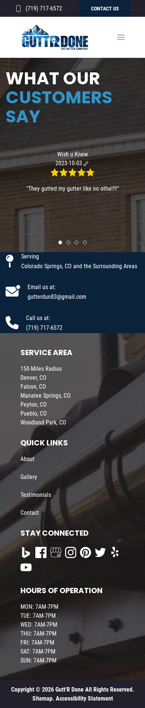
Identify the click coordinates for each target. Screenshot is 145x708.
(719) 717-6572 (44, 8)
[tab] (60, 242)
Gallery (28, 476)
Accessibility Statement (84, 698)
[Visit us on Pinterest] (85, 552)
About (27, 459)
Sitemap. (43, 698)
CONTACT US (105, 9)
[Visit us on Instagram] (70, 552)
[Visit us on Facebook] (40, 552)
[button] (121, 37)
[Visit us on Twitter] (100, 552)
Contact (29, 512)
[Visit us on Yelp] (115, 552)
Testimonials (35, 494)
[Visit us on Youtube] (26, 567)
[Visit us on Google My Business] (55, 552)
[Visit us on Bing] (26, 552)
